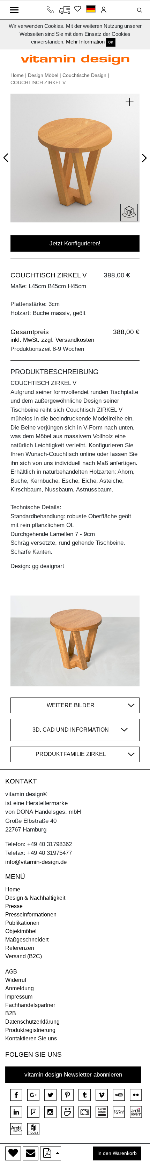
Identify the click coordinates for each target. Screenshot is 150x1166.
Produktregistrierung (30, 1030)
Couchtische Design (84, 75)
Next (143, 159)
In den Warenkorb (117, 1153)
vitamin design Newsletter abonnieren (73, 1074)
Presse (14, 906)
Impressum (18, 997)
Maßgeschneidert (26, 940)
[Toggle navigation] (14, 10)
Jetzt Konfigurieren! (75, 243)
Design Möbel (43, 75)
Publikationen (22, 923)
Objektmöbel (21, 931)
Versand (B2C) (23, 956)
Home (17, 75)
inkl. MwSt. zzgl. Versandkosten (52, 340)
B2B (10, 1013)
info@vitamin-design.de (36, 862)
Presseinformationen (31, 914)
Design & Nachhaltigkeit (35, 898)
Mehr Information (85, 42)
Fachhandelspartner (30, 1005)
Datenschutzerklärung (32, 1022)
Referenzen (19, 948)
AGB (11, 972)
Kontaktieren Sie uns (31, 1038)
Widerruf (15, 980)
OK (110, 42)
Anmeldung (19, 988)
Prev (7, 156)
